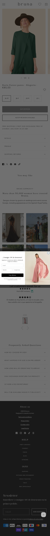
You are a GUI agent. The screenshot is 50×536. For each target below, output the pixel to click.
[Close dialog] (48, 253)
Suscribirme (12, 275)
